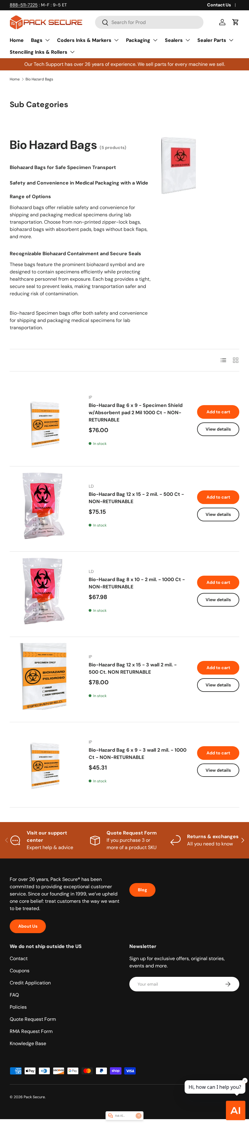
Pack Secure (34, 1097)
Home (17, 40)
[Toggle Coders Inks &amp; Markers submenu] (116, 40)
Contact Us (219, 5)
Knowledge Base (28, 1043)
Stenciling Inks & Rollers (38, 52)
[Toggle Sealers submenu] (187, 40)
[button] (235, 22)
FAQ (14, 995)
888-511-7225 (24, 5)
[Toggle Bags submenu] (47, 40)
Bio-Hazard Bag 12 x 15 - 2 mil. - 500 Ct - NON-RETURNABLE (136, 498)
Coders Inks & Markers (84, 40)
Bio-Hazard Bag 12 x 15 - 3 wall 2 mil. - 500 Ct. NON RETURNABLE (133, 668)
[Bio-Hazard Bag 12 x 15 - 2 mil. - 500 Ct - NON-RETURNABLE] (43, 505)
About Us (27, 926)
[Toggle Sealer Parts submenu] (231, 40)
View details (218, 429)
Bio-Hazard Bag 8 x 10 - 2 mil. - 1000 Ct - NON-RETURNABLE (137, 583)
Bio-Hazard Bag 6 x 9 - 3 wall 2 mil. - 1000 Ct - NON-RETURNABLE (137, 753)
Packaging (138, 40)
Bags (37, 40)
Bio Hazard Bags (39, 79)
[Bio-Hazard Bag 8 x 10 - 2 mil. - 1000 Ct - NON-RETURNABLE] (43, 591)
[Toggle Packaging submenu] (155, 40)
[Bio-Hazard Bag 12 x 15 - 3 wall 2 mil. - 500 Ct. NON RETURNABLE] (43, 676)
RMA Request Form (31, 1031)
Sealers (174, 40)
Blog (142, 889)
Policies (18, 1007)
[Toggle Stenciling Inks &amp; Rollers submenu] (72, 52)
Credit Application (30, 983)
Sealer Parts (211, 40)
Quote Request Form (33, 1019)
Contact (19, 958)
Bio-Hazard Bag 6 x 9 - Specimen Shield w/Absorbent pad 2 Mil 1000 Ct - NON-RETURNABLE (135, 412)
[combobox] (149, 22)
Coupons (19, 970)
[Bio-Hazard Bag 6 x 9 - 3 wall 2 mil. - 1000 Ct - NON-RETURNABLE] (43, 761)
